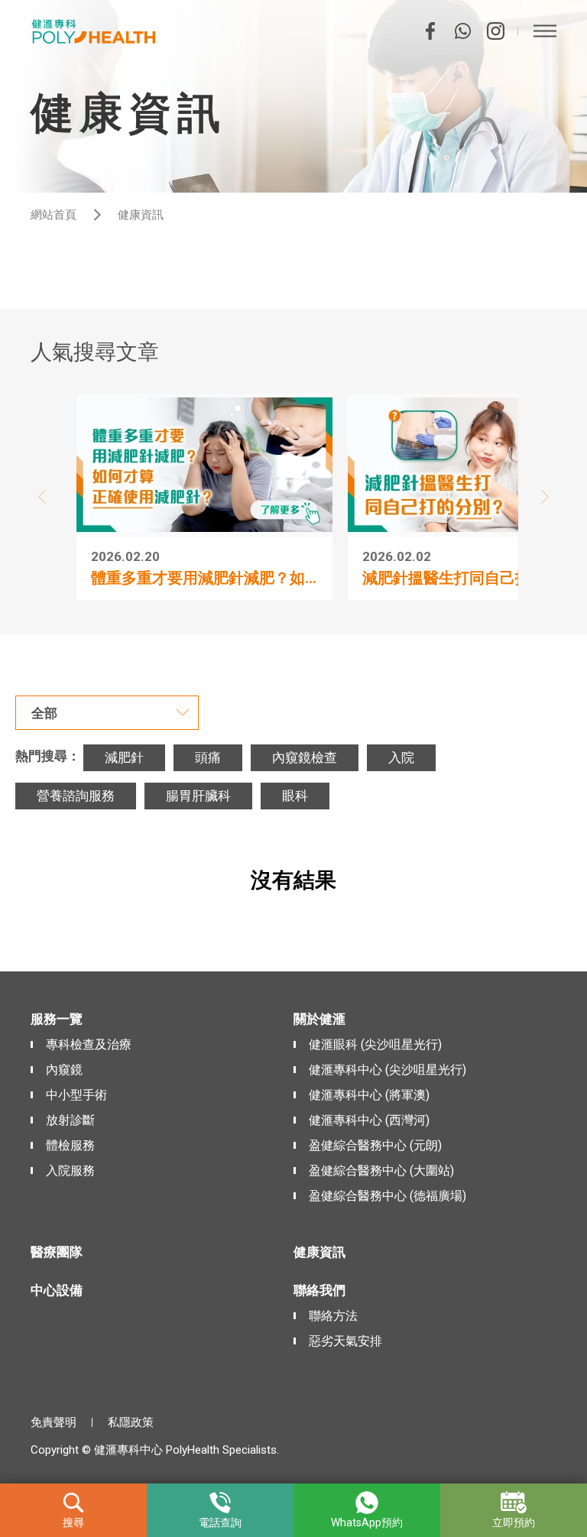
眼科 (295, 795)
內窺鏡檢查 (304, 757)
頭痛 (208, 757)
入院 (401, 757)
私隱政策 (131, 1422)
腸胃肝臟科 (198, 795)
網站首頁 (53, 215)
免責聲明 (53, 1422)
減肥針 (124, 757)
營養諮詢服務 (76, 795)
